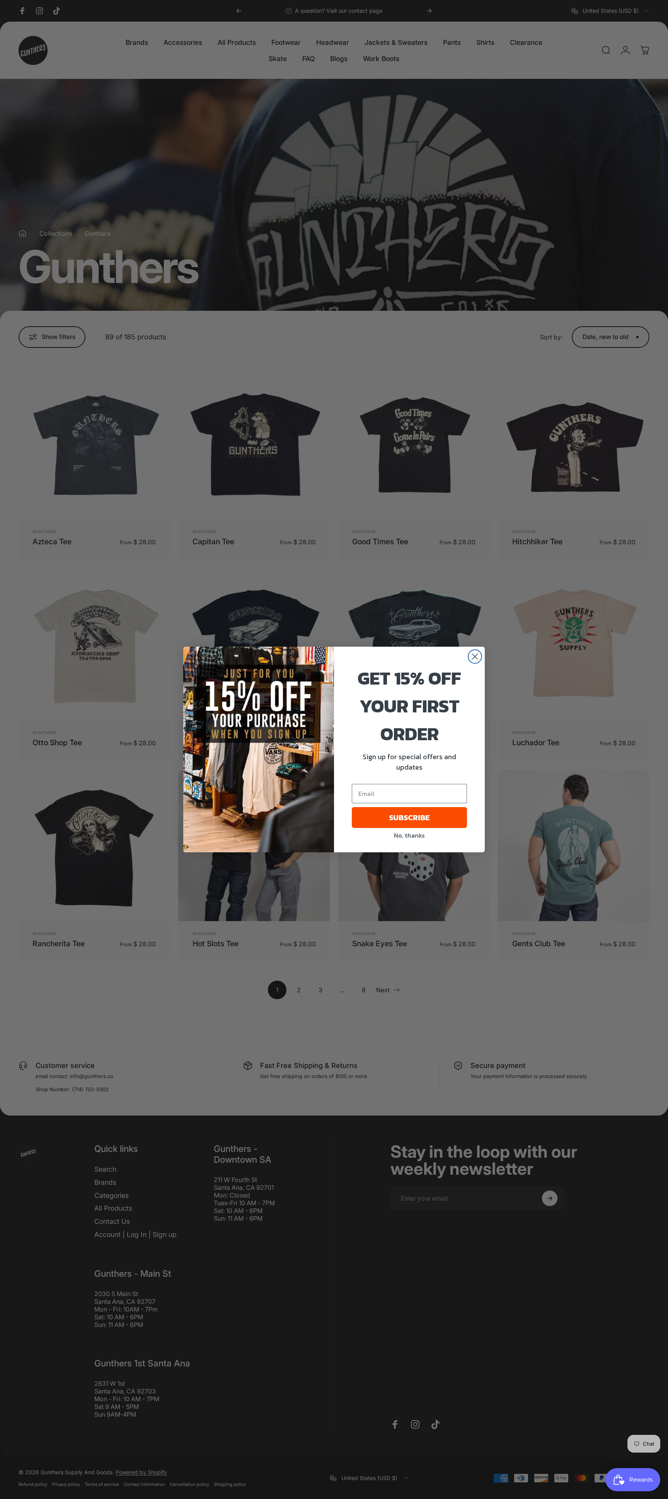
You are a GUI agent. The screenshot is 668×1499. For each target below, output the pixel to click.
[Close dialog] (475, 656)
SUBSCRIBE (409, 817)
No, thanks (409, 835)
